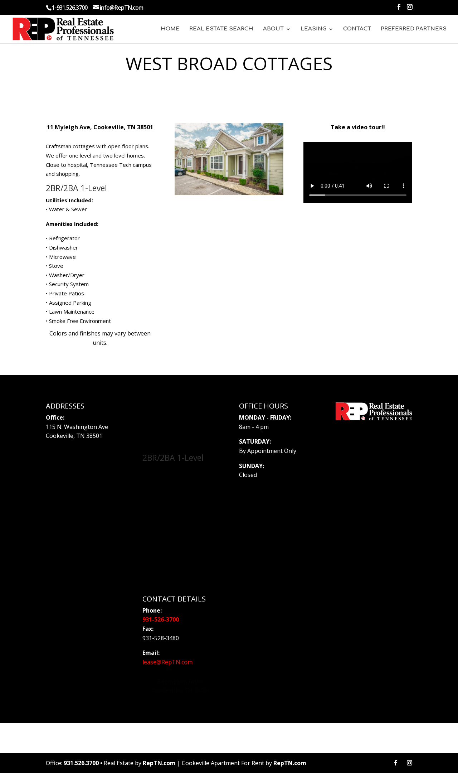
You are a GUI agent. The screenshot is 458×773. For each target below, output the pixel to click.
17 (275, 171)
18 (226, 180)
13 (251, 171)
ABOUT (273, 29)
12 (245, 171)
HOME (170, 29)
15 (263, 171)
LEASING (313, 29)
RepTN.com (159, 763)
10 (233, 171)
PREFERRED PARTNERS (414, 29)
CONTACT (357, 29)
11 (239, 171)
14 (257, 171)
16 (269, 171)
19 (232, 180)
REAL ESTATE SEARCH (221, 29)
